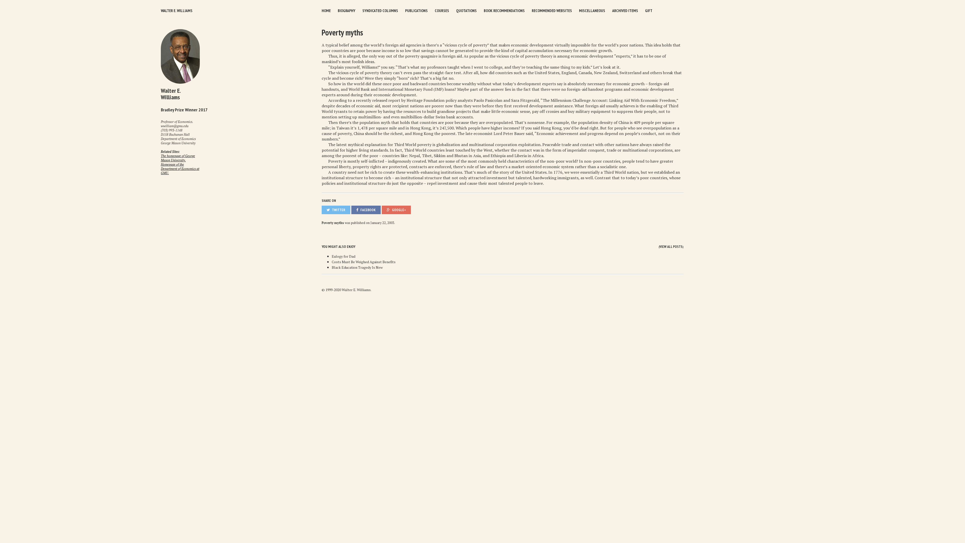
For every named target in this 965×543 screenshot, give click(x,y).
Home (326, 10)
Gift (648, 10)
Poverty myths (342, 32)
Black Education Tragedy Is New (357, 267)
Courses (442, 10)
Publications (416, 10)
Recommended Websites (552, 10)
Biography (346, 10)
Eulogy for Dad (343, 256)
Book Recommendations (504, 10)
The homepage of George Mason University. (178, 158)
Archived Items (625, 10)
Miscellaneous (592, 10)
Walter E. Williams (176, 10)
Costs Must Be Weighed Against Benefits (364, 261)
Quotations (466, 10)
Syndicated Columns (380, 10)
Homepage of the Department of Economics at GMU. (180, 168)
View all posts (671, 246)
